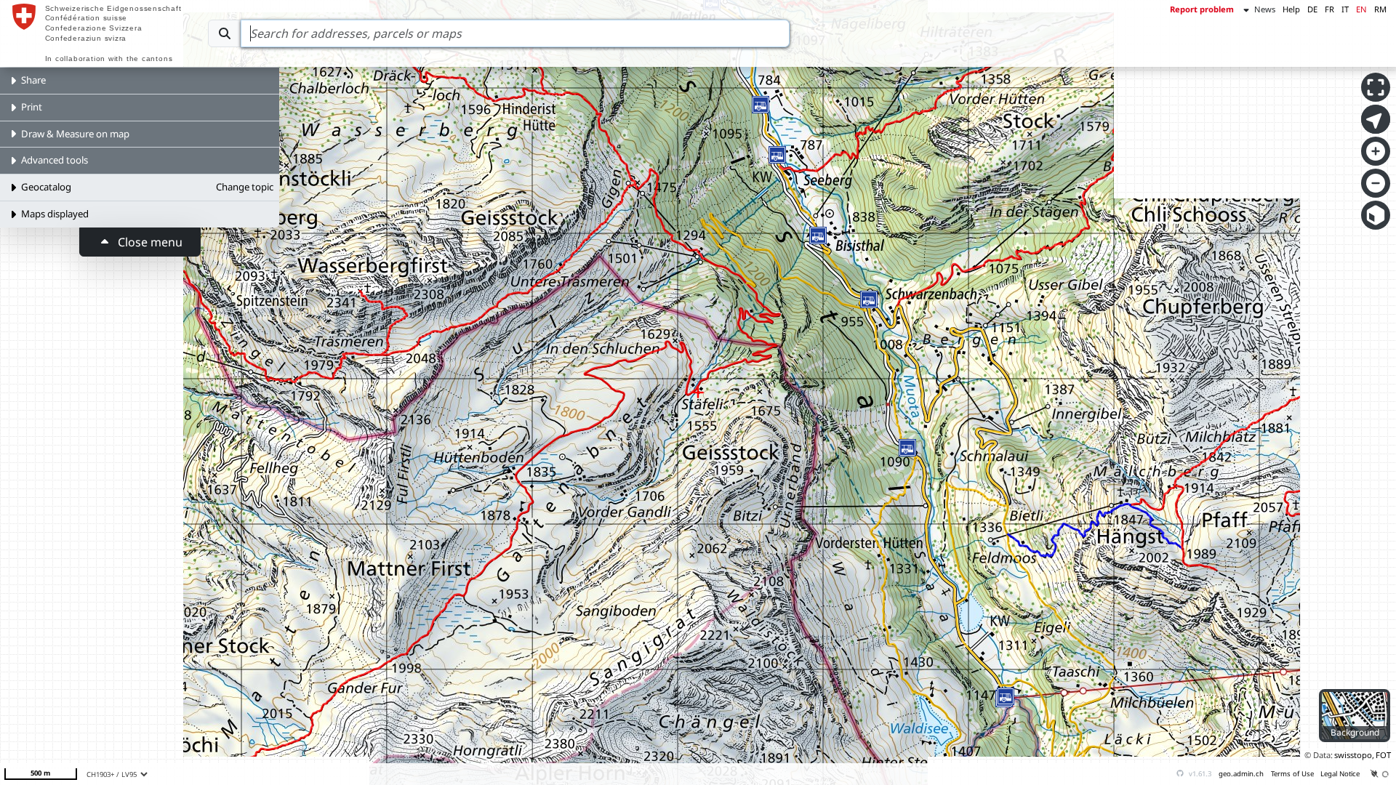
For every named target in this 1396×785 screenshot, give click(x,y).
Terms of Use (1292, 773)
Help (1291, 9)
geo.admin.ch (1241, 773)
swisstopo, (1354, 754)
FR (1329, 9)
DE (1312, 9)
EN (1361, 9)
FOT (1383, 754)
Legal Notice (1340, 773)
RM (1380, 9)
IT (1345, 9)
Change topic (244, 186)
